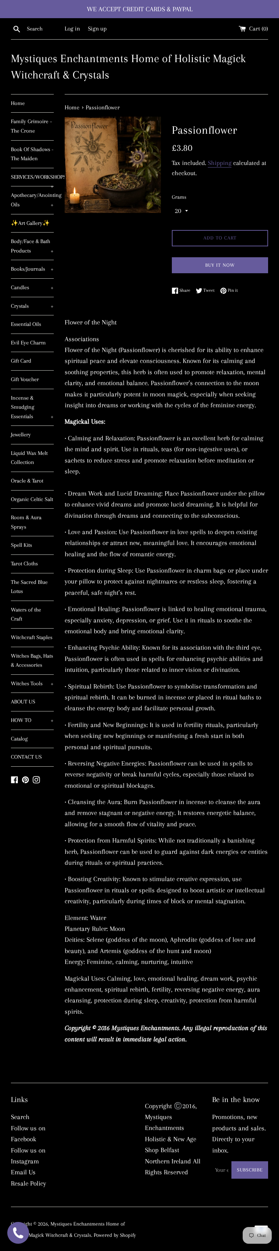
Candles (32, 287)
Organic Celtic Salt (32, 499)
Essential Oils (26, 324)
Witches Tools (32, 683)
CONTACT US (26, 757)
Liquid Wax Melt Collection (29, 458)
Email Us (23, 1172)
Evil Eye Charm (28, 342)
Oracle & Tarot (27, 480)
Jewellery (21, 434)
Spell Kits (21, 545)
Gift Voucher (25, 379)
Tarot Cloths (24, 563)
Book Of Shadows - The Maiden (32, 154)
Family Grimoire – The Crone (31, 126)
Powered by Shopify (115, 1235)
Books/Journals (32, 269)
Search (20, 1117)
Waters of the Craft (26, 614)
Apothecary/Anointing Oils (32, 200)
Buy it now (220, 265)
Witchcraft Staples (31, 637)
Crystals (32, 306)
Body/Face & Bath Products (32, 246)
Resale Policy (28, 1183)
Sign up (97, 28)
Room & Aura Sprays (26, 522)
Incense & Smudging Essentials (32, 407)
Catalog (19, 738)
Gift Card (21, 361)
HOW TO (32, 720)
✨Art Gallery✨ (30, 223)
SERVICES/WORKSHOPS (32, 180)
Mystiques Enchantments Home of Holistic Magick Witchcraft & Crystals (128, 66)
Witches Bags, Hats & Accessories (32, 661)
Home (18, 103)
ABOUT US (23, 701)
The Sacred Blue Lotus (29, 587)
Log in (72, 28)
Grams (179, 197)
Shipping (219, 162)
